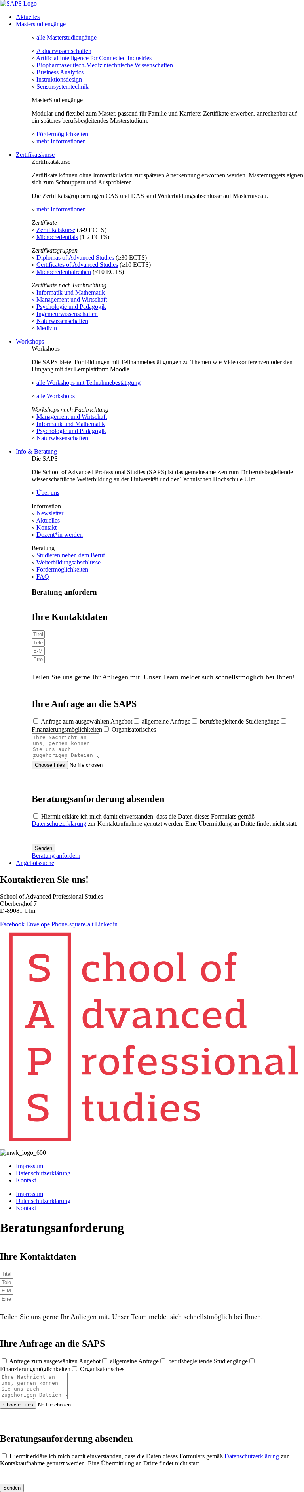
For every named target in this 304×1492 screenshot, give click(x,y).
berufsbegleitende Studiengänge (239, 721)
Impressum (29, 1166)
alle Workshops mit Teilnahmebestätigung (88, 382)
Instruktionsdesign (59, 79)
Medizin (46, 328)
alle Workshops (55, 396)
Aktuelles (28, 16)
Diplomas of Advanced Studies (75, 257)
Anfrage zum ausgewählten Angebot (86, 721)
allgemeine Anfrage (166, 721)
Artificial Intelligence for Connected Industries (94, 58)
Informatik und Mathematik (70, 292)
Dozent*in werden (59, 534)
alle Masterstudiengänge (66, 37)
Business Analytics (60, 72)
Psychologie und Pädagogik (71, 306)
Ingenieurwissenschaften (67, 313)
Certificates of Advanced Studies (77, 264)
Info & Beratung (36, 451)
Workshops (30, 341)
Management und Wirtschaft (71, 416)
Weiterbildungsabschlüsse (68, 562)
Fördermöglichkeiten (62, 134)
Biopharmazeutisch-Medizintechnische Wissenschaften (104, 65)
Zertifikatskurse (35, 154)
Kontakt (46, 527)
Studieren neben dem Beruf (70, 555)
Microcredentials (57, 237)
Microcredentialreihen (63, 271)
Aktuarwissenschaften (63, 51)
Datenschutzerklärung (59, 823)
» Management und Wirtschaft (69, 299)
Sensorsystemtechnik (62, 86)
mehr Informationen (61, 141)
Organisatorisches (134, 729)
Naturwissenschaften (62, 320)
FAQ (42, 576)
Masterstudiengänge (41, 24)
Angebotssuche (35, 862)
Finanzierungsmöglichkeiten (67, 729)
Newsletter (49, 513)
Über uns (47, 492)
